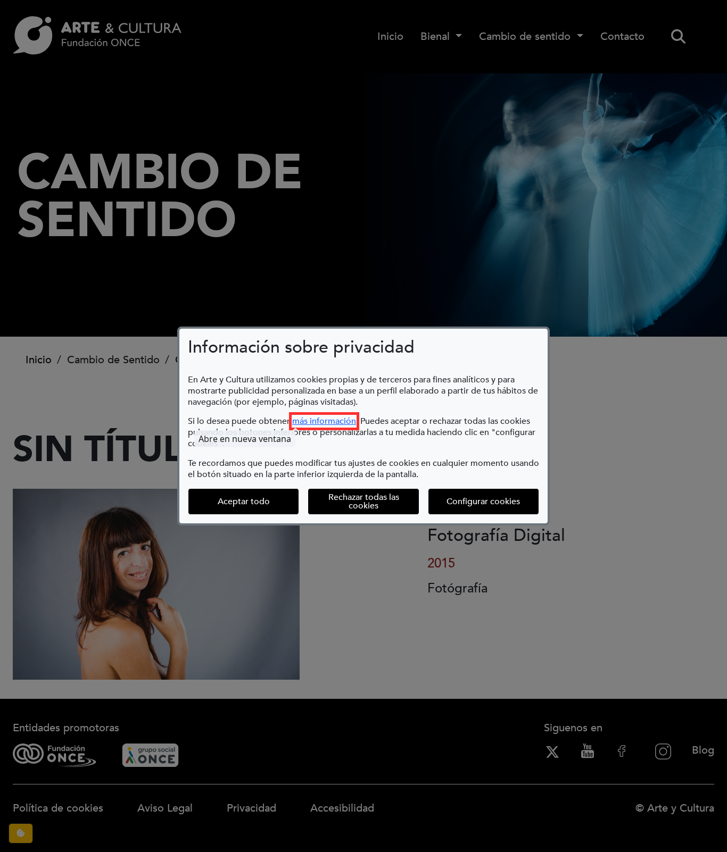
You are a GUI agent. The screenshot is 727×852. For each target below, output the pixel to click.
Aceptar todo (244, 501)
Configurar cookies (493, 501)
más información (324, 421)
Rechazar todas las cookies (363, 501)
